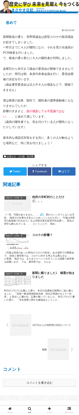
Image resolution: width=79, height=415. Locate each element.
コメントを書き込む (39, 382)
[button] (71, 338)
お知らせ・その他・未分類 (20, 156)
